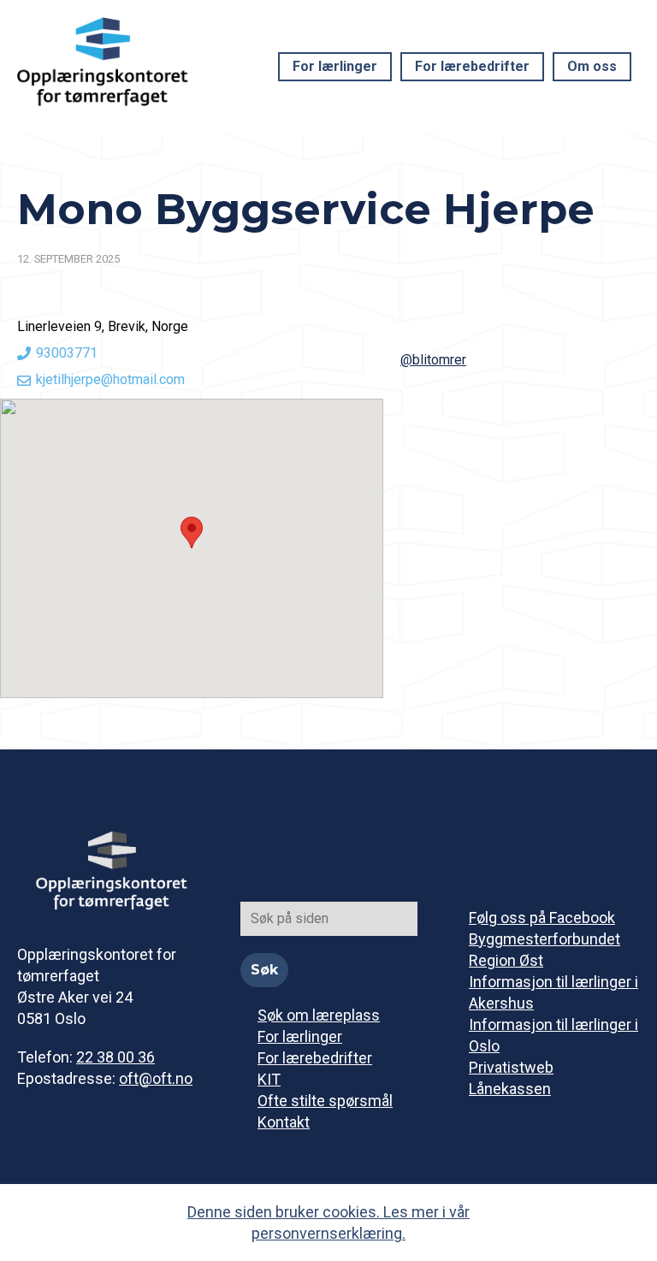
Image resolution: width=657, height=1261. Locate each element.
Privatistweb (511, 1067)
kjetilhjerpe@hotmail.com (110, 379)
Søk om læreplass (318, 1015)
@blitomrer (433, 360)
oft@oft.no (155, 1078)
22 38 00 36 (115, 1057)
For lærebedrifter (472, 66)
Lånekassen (510, 1089)
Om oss (592, 66)
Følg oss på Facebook (542, 918)
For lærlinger (335, 66)
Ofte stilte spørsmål (325, 1101)
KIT (269, 1079)
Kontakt (283, 1122)
